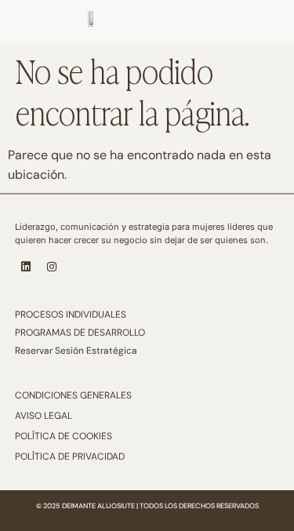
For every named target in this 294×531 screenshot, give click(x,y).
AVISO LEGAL (43, 415)
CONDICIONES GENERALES (73, 395)
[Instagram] (52, 267)
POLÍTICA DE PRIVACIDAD (70, 456)
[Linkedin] (26, 267)
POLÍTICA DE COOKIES (63, 436)
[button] (258, 7)
